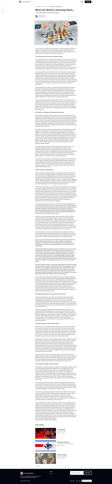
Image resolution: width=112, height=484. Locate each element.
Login (82, 1)
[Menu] (92, 2)
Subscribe (88, 1)
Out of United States (39, 6)
